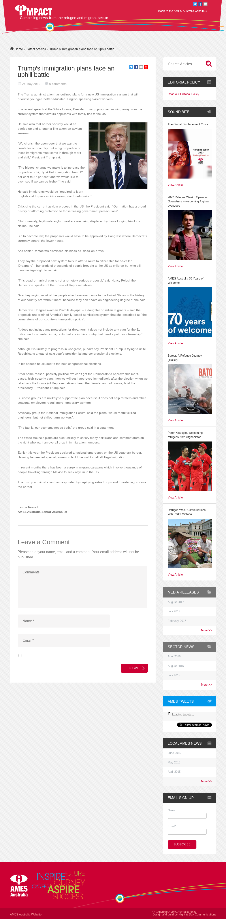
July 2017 (174, 611)
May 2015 (174, 762)
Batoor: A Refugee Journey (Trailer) (185, 358)
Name (171, 810)
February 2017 (177, 620)
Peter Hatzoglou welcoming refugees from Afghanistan (185, 435)
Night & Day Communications (197, 914)
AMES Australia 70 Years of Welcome (185, 280)
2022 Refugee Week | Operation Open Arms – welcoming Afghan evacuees (188, 201)
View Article (175, 185)
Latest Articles (36, 49)
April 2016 (174, 656)
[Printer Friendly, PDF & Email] (146, 68)
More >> (206, 630)
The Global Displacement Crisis (188, 124)
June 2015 (174, 753)
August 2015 (176, 666)
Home (18, 49)
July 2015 (174, 675)
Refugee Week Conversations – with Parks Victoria (188, 512)
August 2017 (176, 602)
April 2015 (174, 771)
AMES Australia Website (25, 914)
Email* (172, 826)
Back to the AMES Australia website (182, 11)
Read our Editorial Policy (183, 94)
